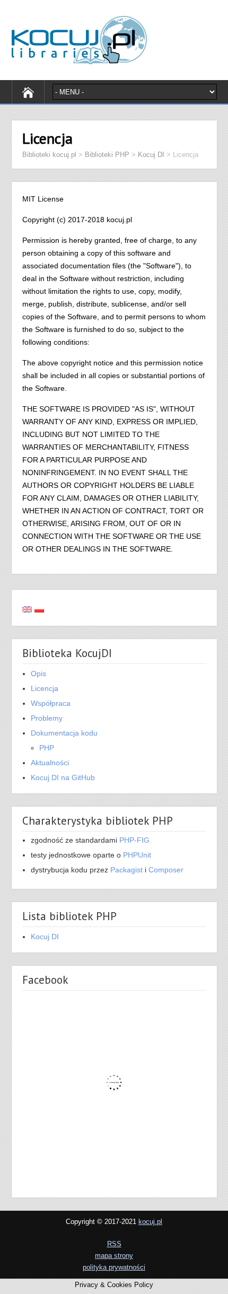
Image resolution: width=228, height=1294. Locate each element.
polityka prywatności (114, 1267)
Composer (165, 869)
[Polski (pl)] (39, 608)
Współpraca (51, 703)
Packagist (126, 869)
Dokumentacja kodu (64, 733)
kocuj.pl (150, 1222)
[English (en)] (27, 608)
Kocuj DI (45, 936)
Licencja (44, 688)
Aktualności (50, 762)
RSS (114, 1244)
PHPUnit (137, 855)
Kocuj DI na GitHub (63, 777)
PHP (46, 748)
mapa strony (114, 1256)
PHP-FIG (134, 840)
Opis (38, 673)
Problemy (47, 718)
